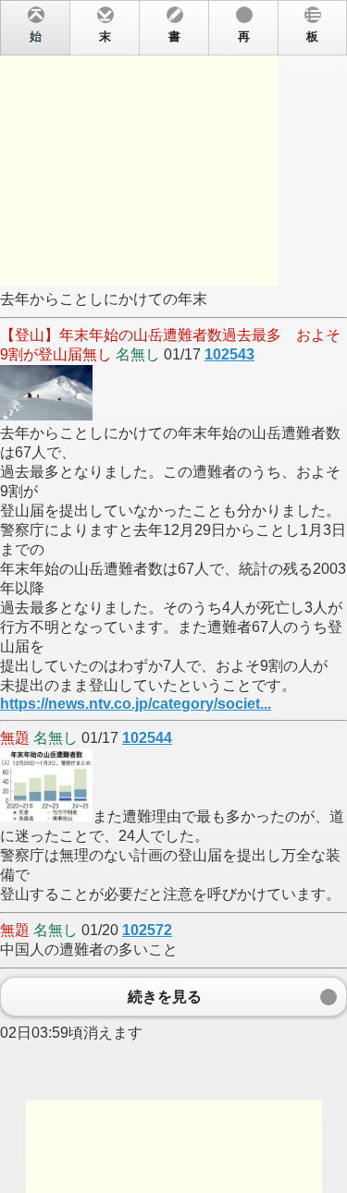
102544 (147, 738)
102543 (229, 354)
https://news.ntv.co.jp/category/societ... (135, 704)
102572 (147, 930)
